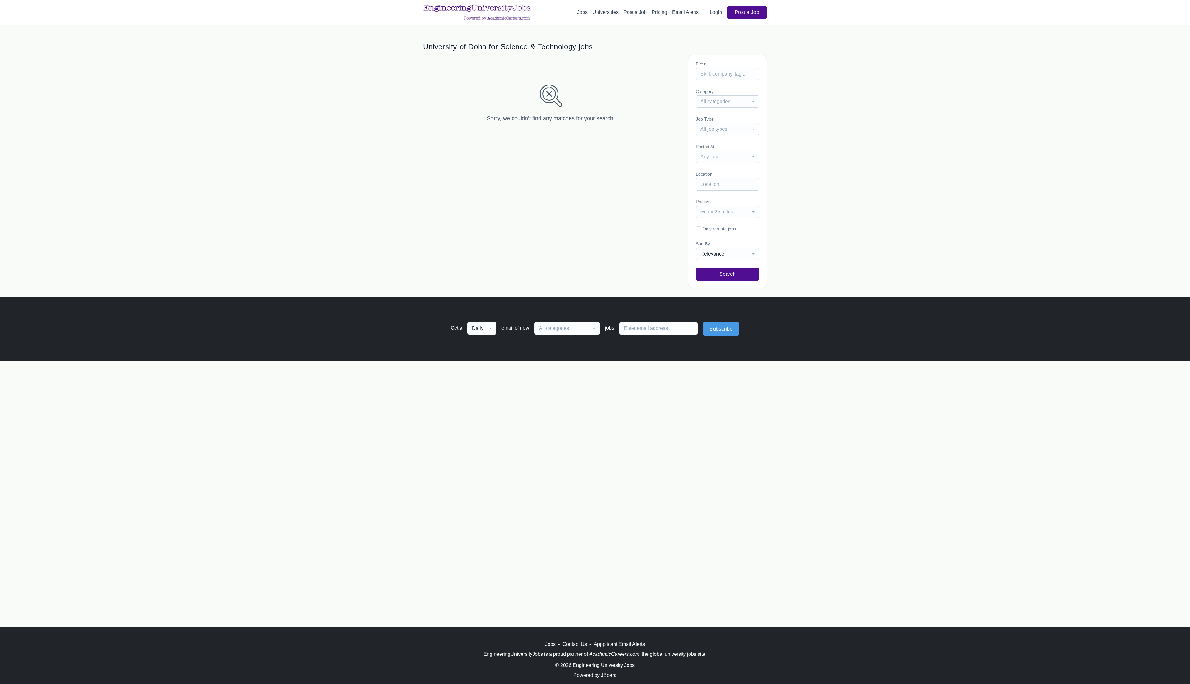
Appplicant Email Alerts (619, 644)
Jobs (582, 12)
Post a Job (635, 12)
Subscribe (721, 328)
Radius (702, 201)
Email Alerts (685, 12)
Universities (606, 12)
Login (716, 12)
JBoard (609, 675)
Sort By (703, 243)
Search (727, 274)
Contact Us (574, 644)
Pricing (659, 12)
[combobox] (727, 101)
